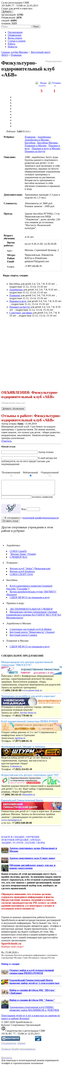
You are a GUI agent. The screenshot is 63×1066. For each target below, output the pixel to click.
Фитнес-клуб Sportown (22, 571)
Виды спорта (15, 38)
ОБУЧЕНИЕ (33, 837)
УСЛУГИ (18, 842)
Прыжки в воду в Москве (46, 148)
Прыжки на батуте (35, 151)
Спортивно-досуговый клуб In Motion (31, 629)
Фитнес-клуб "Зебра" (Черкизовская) (30, 568)
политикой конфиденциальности (40, 517)
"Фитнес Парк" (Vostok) (23, 554)
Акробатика (44, 137)
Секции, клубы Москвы (14, 52)
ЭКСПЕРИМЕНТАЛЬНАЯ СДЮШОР (31, 609)
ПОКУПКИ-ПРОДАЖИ (14, 839)
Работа (11, 43)
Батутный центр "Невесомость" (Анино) (32, 632)
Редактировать (54, 61)
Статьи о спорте (17, 40)
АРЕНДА (35, 839)
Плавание (16, 55)
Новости (12, 46)
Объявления (14, 35)
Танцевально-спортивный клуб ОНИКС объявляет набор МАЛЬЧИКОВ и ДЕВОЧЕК (34, 1008)
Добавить (7, 11)
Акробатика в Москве (37, 139)
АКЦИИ (6, 842)
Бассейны (30, 142)
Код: (24, 509)
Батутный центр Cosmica (23, 635)
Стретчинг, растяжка (20, 312)
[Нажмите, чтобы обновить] (11, 508)
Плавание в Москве (36, 145)
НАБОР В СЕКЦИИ (12, 837)
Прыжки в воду (18, 301)
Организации (15, 32)
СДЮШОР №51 (18, 557)
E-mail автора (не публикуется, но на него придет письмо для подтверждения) (29, 461)
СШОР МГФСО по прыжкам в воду (30, 597)
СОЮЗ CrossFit (18, 551)
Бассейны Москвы (47, 142)
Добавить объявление (13, 409)
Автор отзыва (45, 452)
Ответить (6, 441)
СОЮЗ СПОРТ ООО (21, 574)
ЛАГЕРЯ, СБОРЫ (35, 842)
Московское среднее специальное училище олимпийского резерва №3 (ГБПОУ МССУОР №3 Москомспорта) (33, 614)
